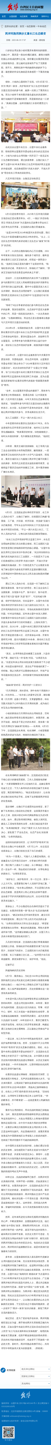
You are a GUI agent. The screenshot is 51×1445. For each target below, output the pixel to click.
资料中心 (45, 16)
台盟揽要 (13, 16)
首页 (4, 16)
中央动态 (42, 26)
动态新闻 (23, 16)
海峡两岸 (34, 16)
